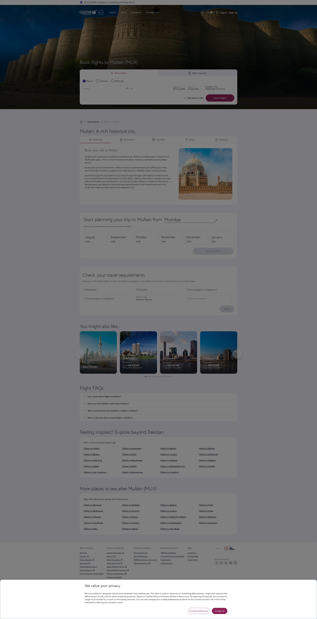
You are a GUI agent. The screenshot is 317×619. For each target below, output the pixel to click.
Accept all (219, 611)
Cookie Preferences (198, 611)
